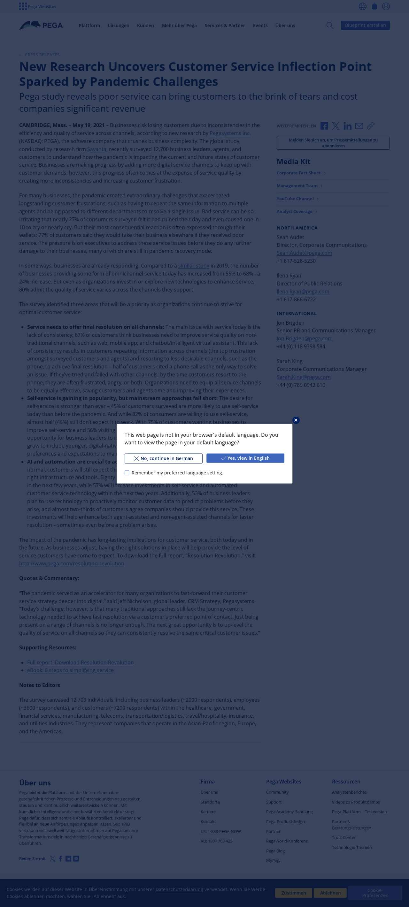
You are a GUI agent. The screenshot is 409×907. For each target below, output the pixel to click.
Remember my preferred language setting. (177, 473)
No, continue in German (167, 458)
